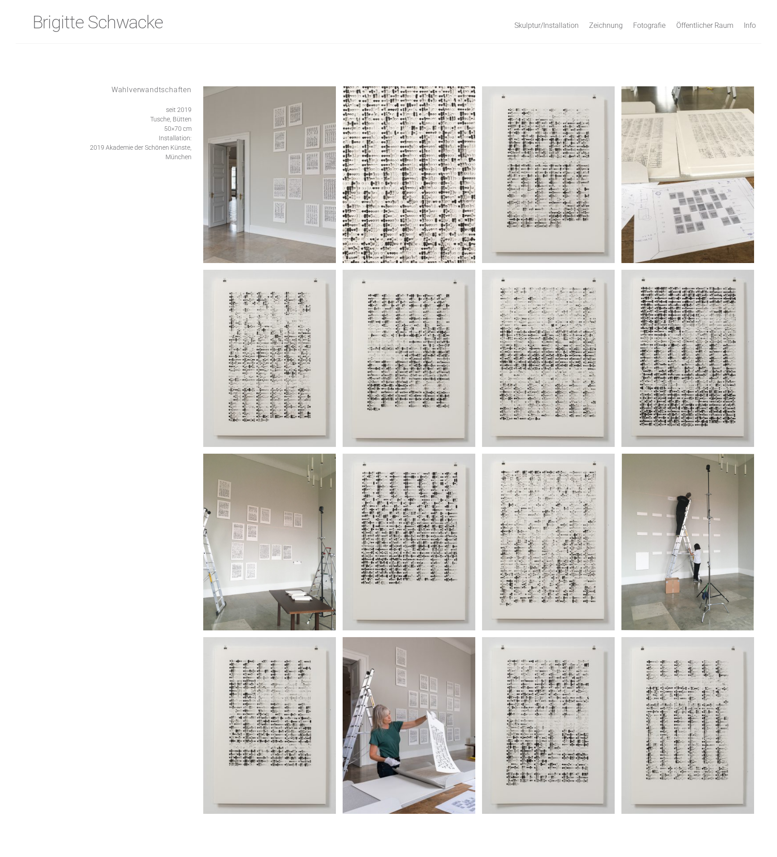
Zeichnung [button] (606, 25)
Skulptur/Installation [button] (546, 25)
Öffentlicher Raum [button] (704, 25)
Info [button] (750, 25)
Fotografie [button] (649, 25)
